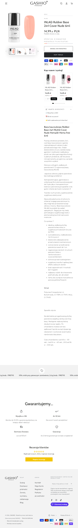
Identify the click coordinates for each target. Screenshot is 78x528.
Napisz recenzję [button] (39, 459)
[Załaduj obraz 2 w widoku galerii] (19, 51)
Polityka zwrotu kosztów (14, 523)
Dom (45, 14)
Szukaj (22, 483)
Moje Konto (39, 486)
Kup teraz (58, 55)
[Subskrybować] (72, 483)
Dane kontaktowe (27, 518)
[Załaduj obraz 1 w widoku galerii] (12, 51)
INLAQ (46, 18)
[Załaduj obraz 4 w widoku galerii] (32, 51)
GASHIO (12, 515)
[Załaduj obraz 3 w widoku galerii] (25, 51)
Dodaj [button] (54, 99)
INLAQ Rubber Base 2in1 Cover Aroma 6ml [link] (50, 88)
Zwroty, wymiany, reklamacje (24, 496)
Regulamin (39, 489)
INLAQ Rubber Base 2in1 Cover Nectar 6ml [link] (65, 88)
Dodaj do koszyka (58, 48)
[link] (51, 79)
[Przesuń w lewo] (6, 51)
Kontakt (38, 483)
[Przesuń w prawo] (38, 51)
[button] (61, 3)
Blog (21, 502)
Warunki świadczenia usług (15, 521)
